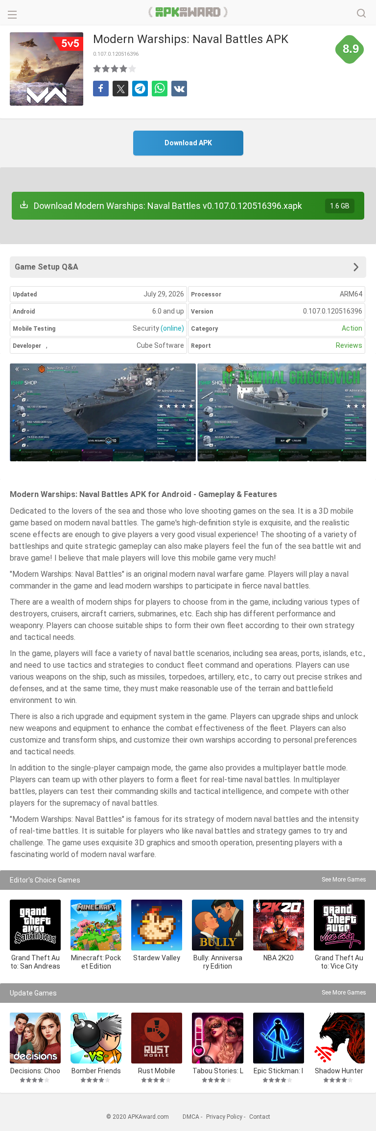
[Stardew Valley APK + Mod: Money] (156, 925)
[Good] (115, 68)
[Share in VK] (179, 88)
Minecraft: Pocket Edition (96, 962)
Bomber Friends (96, 1070)
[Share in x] (120, 88)
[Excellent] (132, 68)
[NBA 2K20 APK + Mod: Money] (278, 925)
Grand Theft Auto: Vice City (339, 962)
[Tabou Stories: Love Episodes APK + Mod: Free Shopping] (217, 1038)
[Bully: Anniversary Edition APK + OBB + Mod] (217, 925)
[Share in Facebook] (101, 88)
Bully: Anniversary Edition (217, 962)
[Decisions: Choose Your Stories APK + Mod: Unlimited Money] (35, 1038)
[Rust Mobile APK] (156, 1038)
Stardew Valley (156, 958)
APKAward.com (188, 12)
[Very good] (123, 68)
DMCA (191, 1116)
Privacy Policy (224, 1116)
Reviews (349, 345)
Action (352, 328)
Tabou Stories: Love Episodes (217, 1070)
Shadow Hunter (339, 1070)
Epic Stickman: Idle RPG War (278, 1070)
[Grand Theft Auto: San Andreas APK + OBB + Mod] (35, 925)
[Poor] (97, 68)
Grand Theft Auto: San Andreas (35, 962)
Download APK (188, 143)
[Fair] (106, 68)
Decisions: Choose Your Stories (35, 1070)
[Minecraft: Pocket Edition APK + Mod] (95, 925)
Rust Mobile (156, 1070)
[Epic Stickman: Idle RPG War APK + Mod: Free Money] (278, 1038)
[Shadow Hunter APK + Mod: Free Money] (339, 1038)
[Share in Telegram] (140, 88)
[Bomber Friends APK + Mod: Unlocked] (95, 1038)
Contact (259, 1116)
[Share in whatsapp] (159, 88)
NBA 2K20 (278, 958)
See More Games (344, 879)
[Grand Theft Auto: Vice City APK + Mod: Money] (339, 925)
